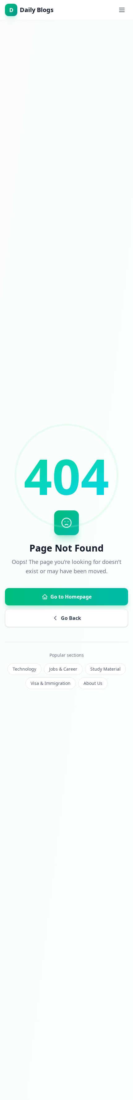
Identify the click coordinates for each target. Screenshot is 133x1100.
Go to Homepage (71, 596)
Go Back (71, 618)
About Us (93, 683)
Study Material (105, 669)
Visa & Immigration (51, 683)
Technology (24, 669)
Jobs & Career (63, 669)
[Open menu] (122, 10)
